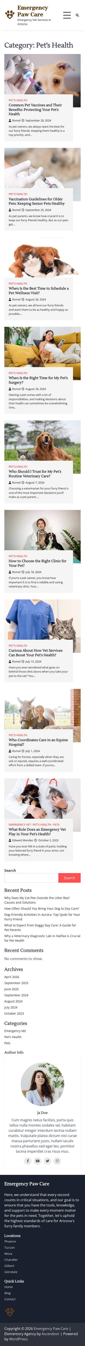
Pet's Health (18, 100)
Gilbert (9, 1266)
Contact (9, 1299)
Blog (7, 1293)
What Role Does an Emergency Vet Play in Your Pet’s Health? (37, 831)
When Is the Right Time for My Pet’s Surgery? (38, 380)
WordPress (18, 1339)
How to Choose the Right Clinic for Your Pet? (37, 563)
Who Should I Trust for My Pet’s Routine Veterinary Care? (35, 473)
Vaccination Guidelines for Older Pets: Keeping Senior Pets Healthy (37, 201)
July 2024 (10, 1007)
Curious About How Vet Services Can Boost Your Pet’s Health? (36, 652)
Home (8, 1287)
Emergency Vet (20, 824)
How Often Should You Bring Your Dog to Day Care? (41, 908)
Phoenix (10, 1241)
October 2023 (14, 1013)
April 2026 (11, 977)
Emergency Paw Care (32, 11)
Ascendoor (51, 1333)
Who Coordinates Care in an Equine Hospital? (38, 742)
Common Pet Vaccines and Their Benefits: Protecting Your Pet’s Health (35, 109)
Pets (56, 824)
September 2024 (16, 995)
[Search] (77, 15)
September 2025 (16, 983)
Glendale (10, 1272)
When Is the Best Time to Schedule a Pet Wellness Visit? (39, 290)
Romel (16, 120)
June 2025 (11, 989)
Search (10, 870)
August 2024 (13, 1001)
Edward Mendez (22, 840)
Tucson (9, 1247)
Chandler (11, 1260)
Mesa (8, 1254)
